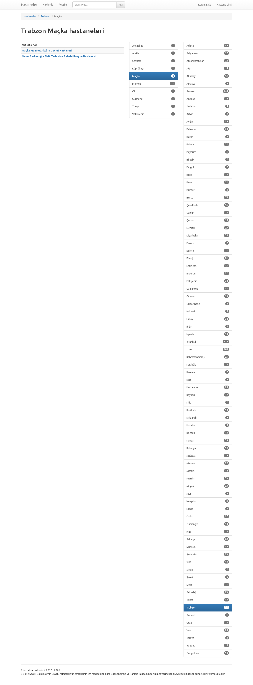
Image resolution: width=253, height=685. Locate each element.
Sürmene (153, 98)
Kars (207, 379)
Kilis (207, 402)
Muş (207, 493)
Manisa (207, 463)
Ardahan (207, 106)
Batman (207, 144)
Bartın (207, 136)
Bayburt (207, 152)
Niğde (207, 508)
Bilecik (207, 159)
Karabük (207, 364)
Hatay (207, 319)
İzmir (207, 349)
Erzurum (207, 273)
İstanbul (207, 341)
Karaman (207, 372)
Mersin (207, 478)
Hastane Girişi (224, 4)
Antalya (207, 98)
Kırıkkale (207, 410)
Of (153, 91)
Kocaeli (207, 432)
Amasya (207, 83)
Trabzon (207, 607)
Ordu (207, 516)
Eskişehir (207, 281)
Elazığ (207, 258)
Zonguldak (207, 653)
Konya (207, 440)
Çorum (207, 220)
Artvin (207, 114)
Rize (207, 531)
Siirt (207, 562)
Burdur (207, 190)
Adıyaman (207, 53)
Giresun (207, 296)
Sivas (207, 584)
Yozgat (207, 645)
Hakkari (207, 311)
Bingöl (207, 167)
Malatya (207, 455)
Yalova (207, 637)
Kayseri (207, 395)
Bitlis (207, 174)
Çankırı (207, 212)
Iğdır (207, 326)
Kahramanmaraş (207, 357)
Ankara (207, 91)
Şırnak (207, 577)
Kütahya (207, 448)
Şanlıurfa (207, 554)
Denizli (207, 227)
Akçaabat (153, 45)
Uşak (207, 622)
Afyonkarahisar (207, 60)
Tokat (207, 600)
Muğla (207, 486)
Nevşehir (207, 501)
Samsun (207, 546)
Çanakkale (207, 205)
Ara (121, 4)
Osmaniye (207, 524)
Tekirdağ (207, 592)
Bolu (207, 182)
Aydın (207, 121)
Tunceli (207, 615)
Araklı (153, 53)
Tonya (153, 106)
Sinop (207, 569)
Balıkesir (207, 129)
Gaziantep (207, 288)
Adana (207, 45)
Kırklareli (207, 417)
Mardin (207, 470)
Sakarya (207, 539)
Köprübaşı (153, 68)
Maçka (153, 76)
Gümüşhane (207, 303)
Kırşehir (207, 425)
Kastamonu (207, 387)
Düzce (207, 243)
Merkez (153, 83)
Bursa (207, 197)
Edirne (207, 250)
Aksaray (207, 76)
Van (207, 630)
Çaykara (153, 60)
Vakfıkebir (153, 114)
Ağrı (207, 68)
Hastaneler (29, 4)
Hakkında (48, 4)
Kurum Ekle (204, 4)
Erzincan (207, 265)
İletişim (63, 4)
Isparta (207, 334)
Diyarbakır (207, 235)
